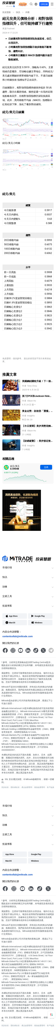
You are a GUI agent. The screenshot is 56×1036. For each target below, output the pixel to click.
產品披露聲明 (27, 787)
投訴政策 (5, 787)
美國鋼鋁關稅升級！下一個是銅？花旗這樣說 (37, 381)
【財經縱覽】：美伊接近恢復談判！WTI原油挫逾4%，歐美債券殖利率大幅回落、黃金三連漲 (37, 441)
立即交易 (44, 4)
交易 (46, 467)
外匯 (27, 12)
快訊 (18, 12)
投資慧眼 (6, 12)
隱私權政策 (15, 787)
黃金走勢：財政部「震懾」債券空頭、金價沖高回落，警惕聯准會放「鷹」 (37, 411)
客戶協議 (50, 787)
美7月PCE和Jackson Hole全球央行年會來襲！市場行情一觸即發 (37, 396)
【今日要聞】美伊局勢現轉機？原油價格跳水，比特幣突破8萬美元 (37, 426)
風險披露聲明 (39, 787)
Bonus (22, 4)
